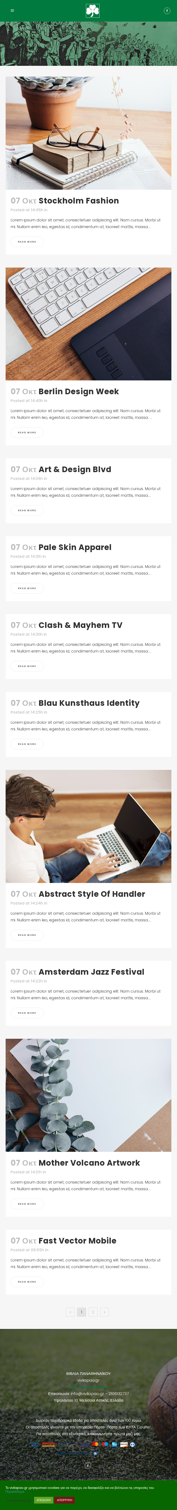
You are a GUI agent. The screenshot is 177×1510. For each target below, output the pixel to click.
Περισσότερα (14, 1492)
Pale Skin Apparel (75, 547)
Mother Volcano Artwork (89, 1162)
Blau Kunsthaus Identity (89, 703)
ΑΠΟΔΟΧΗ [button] (44, 1500)
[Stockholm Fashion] (88, 133)
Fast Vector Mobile (78, 1240)
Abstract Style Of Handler (92, 894)
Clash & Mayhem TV (81, 625)
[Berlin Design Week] (88, 324)
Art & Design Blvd (75, 469)
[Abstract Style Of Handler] (88, 826)
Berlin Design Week (79, 391)
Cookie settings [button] (18, 1500)
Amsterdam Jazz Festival (92, 971)
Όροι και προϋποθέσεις (89, 1387)
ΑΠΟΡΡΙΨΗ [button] (64, 1500)
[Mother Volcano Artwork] (88, 1095)
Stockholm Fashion (79, 200)
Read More (27, 241)
